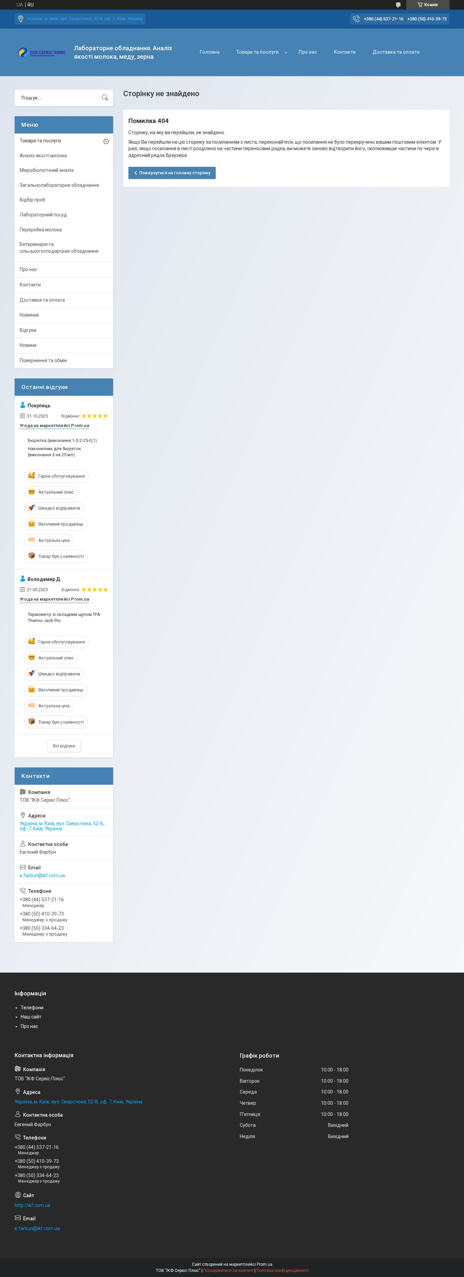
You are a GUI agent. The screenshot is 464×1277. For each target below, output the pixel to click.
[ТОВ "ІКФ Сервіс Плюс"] (42, 52)
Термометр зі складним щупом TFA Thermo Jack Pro (64, 617)
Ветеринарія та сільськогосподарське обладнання (59, 248)
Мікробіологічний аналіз (47, 170)
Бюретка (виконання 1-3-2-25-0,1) (62, 440)
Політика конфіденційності (282, 1270)
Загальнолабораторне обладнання (59, 185)
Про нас (308, 52)
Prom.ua (264, 1264)
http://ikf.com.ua (32, 1205)
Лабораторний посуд (43, 214)
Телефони (32, 1007)
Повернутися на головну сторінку (174, 172)
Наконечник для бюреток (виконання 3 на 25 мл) (54, 451)
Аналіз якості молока (43, 155)
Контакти (345, 52)
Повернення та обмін (43, 360)
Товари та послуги (257, 52)
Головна (209, 52)
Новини (28, 345)
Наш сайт (31, 1016)
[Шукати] (105, 98)
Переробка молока (41, 229)
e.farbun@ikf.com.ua (42, 875)
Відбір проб (32, 199)
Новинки (29, 315)
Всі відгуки (64, 745)
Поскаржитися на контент (228, 1270)
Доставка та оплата (396, 52)
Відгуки (28, 330)
